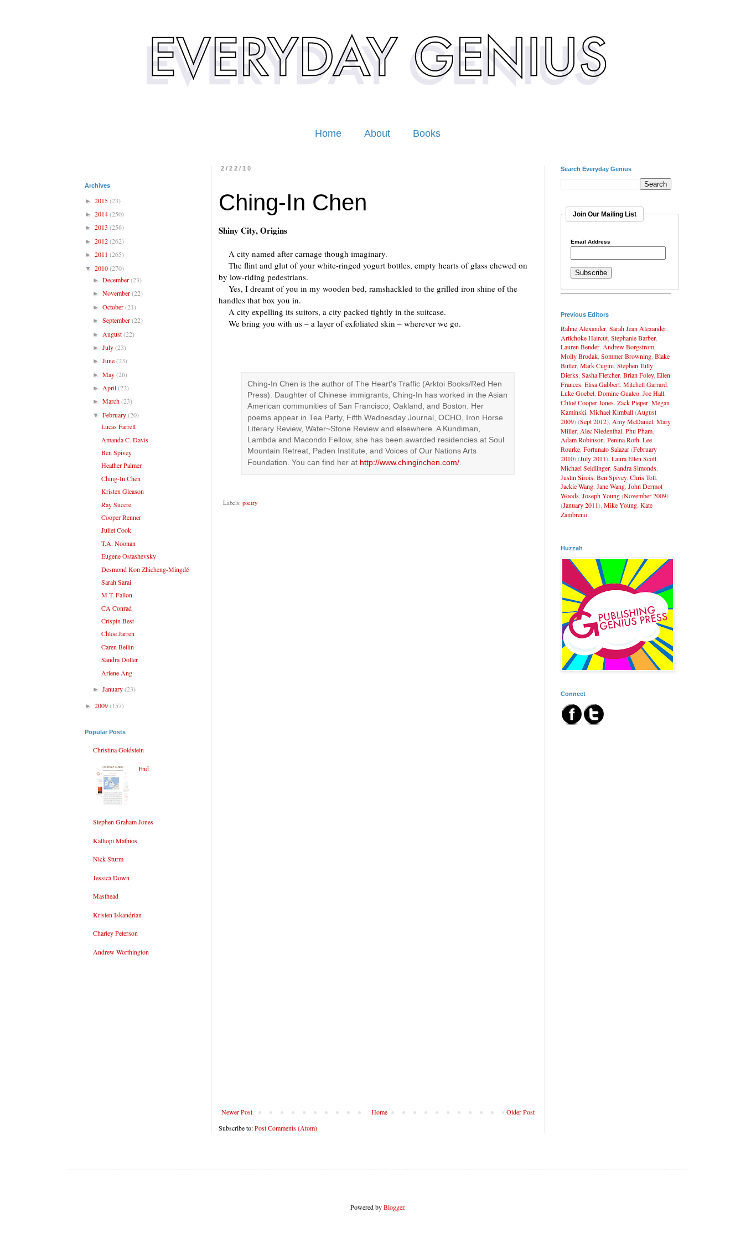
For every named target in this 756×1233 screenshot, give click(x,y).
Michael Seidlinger (585, 467)
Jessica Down (111, 877)
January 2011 (580, 505)
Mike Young (620, 505)
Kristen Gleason (122, 491)
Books (427, 133)
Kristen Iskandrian (117, 914)
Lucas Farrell (118, 426)
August (112, 333)
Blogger (394, 1207)
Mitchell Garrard (645, 384)
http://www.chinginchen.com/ (409, 462)
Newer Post (236, 1111)
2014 (102, 213)
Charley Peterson (115, 932)
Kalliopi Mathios (115, 840)
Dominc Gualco (618, 393)
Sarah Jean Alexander (637, 328)
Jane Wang (611, 486)
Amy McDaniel (632, 421)
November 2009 (645, 495)
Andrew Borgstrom (628, 346)
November (117, 292)
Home (328, 133)
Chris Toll (643, 477)
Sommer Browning (626, 356)
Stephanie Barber (633, 337)
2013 (102, 227)
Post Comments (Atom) (286, 1127)
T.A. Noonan (118, 543)
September (117, 320)
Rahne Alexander (583, 328)
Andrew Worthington (121, 951)
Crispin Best (117, 620)
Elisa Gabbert (602, 384)
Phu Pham (639, 430)
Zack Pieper (632, 402)
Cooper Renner (121, 517)
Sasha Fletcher (601, 374)
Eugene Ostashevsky (128, 555)
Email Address (590, 242)
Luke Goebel (577, 393)
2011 (102, 254)
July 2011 (593, 458)
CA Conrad (116, 607)
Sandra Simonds (634, 467)
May (109, 374)
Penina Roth (623, 439)
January (113, 688)
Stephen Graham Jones (123, 821)
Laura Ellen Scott (634, 458)
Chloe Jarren (117, 633)
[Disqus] (378, 674)
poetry (249, 503)
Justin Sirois (577, 477)
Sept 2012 (593, 421)
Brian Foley (638, 374)
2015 (102, 200)
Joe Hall (653, 393)
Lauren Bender (580, 346)
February (115, 414)
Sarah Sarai (116, 581)
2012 (102, 240)
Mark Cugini (597, 365)
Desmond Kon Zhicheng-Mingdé (145, 569)
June (109, 360)
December (116, 279)
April (110, 387)
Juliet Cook (116, 529)
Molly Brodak (579, 356)
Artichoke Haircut (584, 337)
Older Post (520, 1111)
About (377, 133)
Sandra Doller (119, 659)
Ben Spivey (116, 452)
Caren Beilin (117, 646)
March (111, 400)
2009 (102, 705)
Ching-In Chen (121, 478)
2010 (102, 268)
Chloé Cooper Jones (587, 402)
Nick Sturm (108, 858)
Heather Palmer (121, 465)
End (143, 768)
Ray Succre (116, 504)
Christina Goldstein (118, 749)
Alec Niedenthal (601, 430)
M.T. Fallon (116, 594)
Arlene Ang (116, 672)
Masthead (105, 895)
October (113, 306)
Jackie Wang (577, 486)
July (108, 347)
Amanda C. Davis (124, 439)
